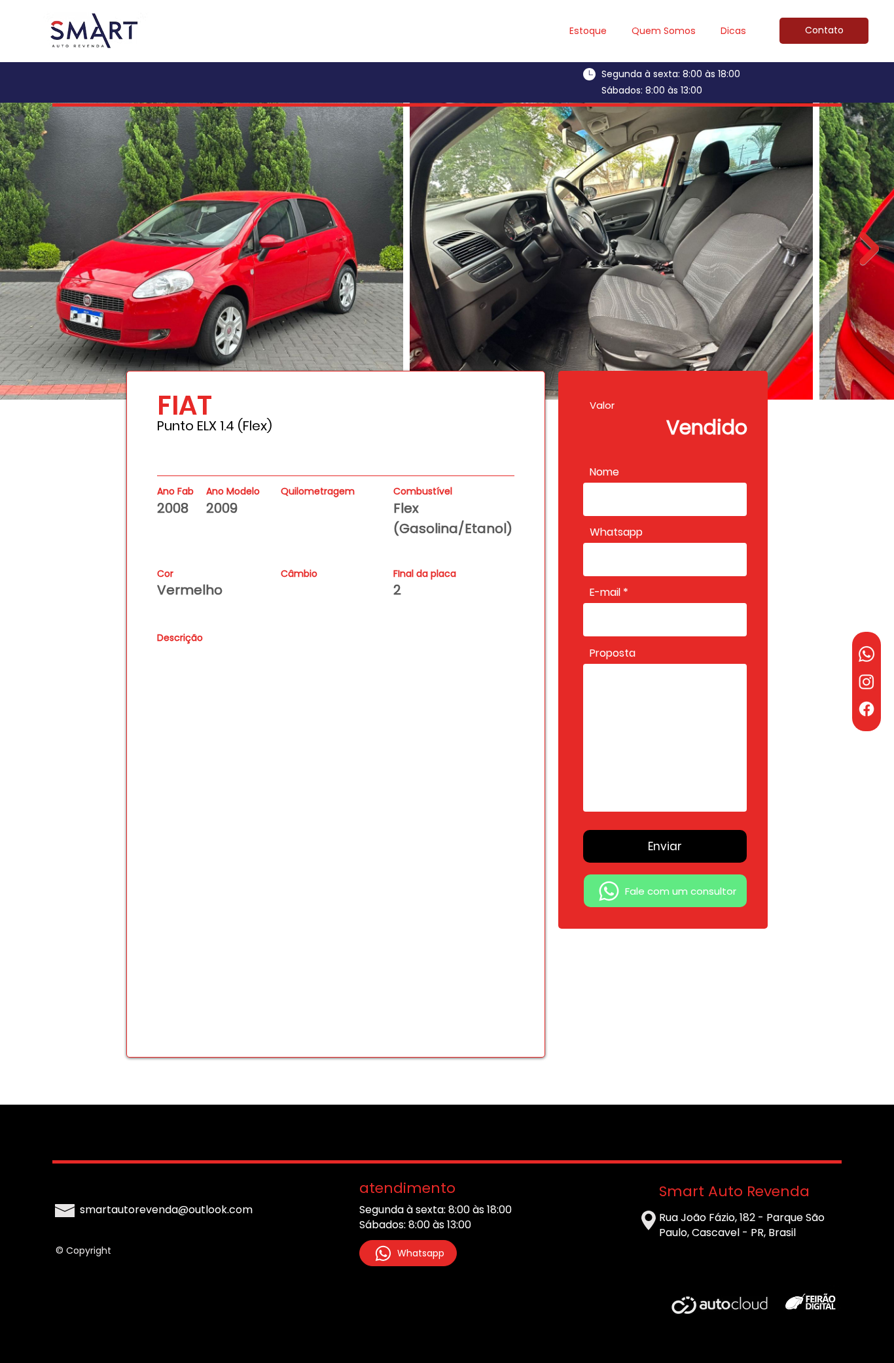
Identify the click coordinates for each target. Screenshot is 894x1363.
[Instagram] (866, 681)
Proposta (612, 653)
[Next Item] (869, 248)
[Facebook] (866, 709)
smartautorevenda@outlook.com (166, 1209)
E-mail (605, 592)
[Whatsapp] (866, 654)
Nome (604, 472)
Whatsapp (616, 532)
